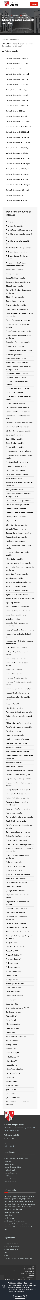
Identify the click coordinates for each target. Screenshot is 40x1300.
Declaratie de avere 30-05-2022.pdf (18, 121)
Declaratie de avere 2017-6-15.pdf (17, 95)
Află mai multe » (19, 1291)
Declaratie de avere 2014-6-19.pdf (17, 85)
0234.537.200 (9, 1138)
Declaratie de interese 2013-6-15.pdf (18, 164)
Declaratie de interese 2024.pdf (16, 200)
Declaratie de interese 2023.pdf (16, 116)
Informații (16, 15)
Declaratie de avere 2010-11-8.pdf (17, 63)
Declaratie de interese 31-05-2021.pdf (18, 137)
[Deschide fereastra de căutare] (5, 1270)
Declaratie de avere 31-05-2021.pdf (17, 132)
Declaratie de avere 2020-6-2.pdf (17, 106)
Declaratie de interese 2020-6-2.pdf (17, 190)
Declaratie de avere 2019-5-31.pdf (17, 100)
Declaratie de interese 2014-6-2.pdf (17, 169)
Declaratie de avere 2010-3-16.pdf (17, 58)
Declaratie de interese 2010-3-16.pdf (18, 142)
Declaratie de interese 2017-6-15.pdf (18, 179)
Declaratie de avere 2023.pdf (15, 111)
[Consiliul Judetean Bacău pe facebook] (9, 1270)
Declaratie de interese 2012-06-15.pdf (18, 158)
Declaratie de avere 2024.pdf (15, 195)
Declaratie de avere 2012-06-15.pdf (17, 74)
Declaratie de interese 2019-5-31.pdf (18, 185)
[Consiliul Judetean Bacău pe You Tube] (13, 1270)
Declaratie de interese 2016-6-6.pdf (17, 174)
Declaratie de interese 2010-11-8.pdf (18, 148)
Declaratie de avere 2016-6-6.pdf (16, 90)
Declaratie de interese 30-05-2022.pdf (18, 127)
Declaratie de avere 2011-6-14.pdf (17, 69)
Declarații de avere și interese (19, 17)
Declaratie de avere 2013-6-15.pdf (17, 79)
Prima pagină (6, 15)
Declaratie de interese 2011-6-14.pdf (17, 153)
